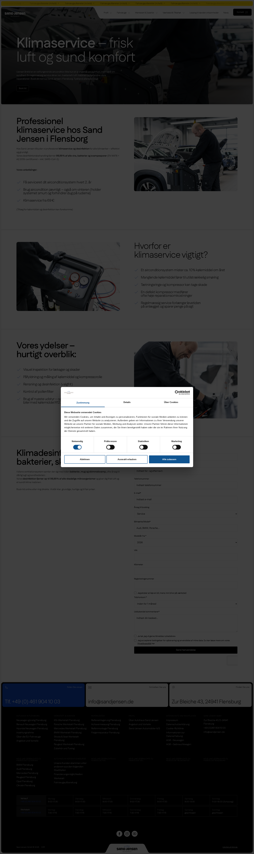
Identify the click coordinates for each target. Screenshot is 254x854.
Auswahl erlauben (127, 459)
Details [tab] (127, 402)
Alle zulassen (169, 459)
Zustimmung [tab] (83, 402)
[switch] (110, 447)
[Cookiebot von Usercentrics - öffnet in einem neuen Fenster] (177, 392)
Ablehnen (85, 459)
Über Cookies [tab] (171, 402)
